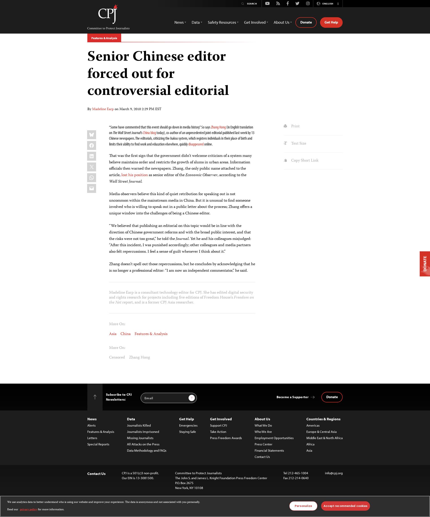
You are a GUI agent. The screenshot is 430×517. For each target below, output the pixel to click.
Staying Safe (187, 431)
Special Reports (98, 444)
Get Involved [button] (255, 22)
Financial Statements (269, 450)
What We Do (263, 425)
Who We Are (263, 431)
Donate (306, 22)
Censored (117, 357)
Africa (310, 444)
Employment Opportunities (274, 438)
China (125, 334)
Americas (313, 425)
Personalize (303, 506)
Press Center (263, 444)
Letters (92, 438)
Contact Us (262, 457)
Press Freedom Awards (226, 438)
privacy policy (28, 509)
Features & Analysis (104, 38)
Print (294, 126)
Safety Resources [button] (222, 22)
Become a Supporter (293, 397)
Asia (112, 334)
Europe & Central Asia (321, 431)
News (92, 419)
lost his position (134, 175)
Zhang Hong (139, 357)
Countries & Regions (323, 419)
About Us (262, 419)
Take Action (218, 431)
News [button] (179, 22)
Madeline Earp (103, 109)
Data (131, 419)
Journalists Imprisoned (143, 431)
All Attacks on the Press (143, 444)
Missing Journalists (140, 438)
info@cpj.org (334, 473)
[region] (215, 506)
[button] (337, 3)
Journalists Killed (139, 425)
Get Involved (221, 419)
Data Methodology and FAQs (146, 450)
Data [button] (196, 22)
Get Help (331, 22)
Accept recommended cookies (345, 506)
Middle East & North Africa (324, 438)
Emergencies (188, 425)
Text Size (298, 143)
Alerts (91, 425)
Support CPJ (218, 425)
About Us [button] (281, 22)
